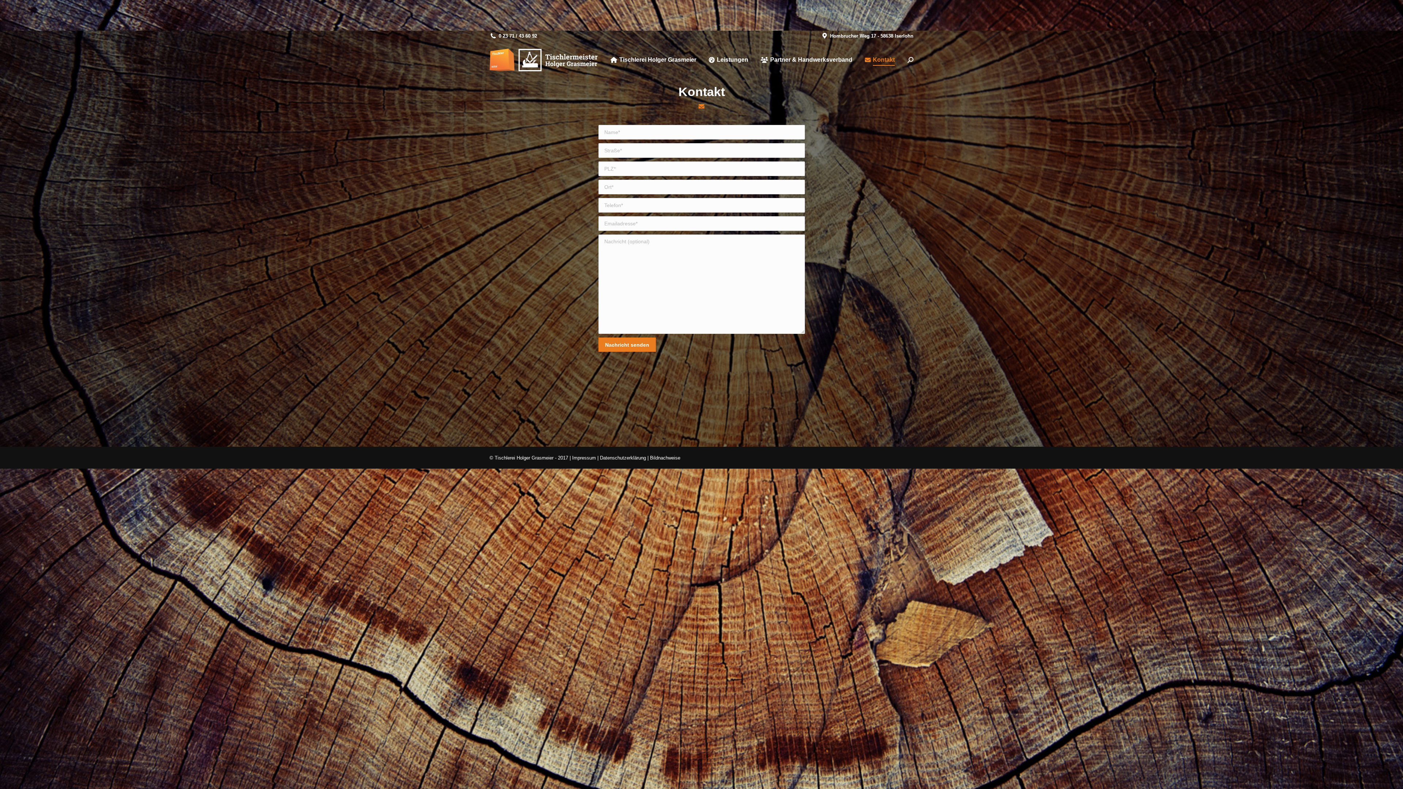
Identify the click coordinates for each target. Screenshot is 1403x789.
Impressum (584, 458)
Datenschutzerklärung (623, 458)
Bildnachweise (665, 458)
